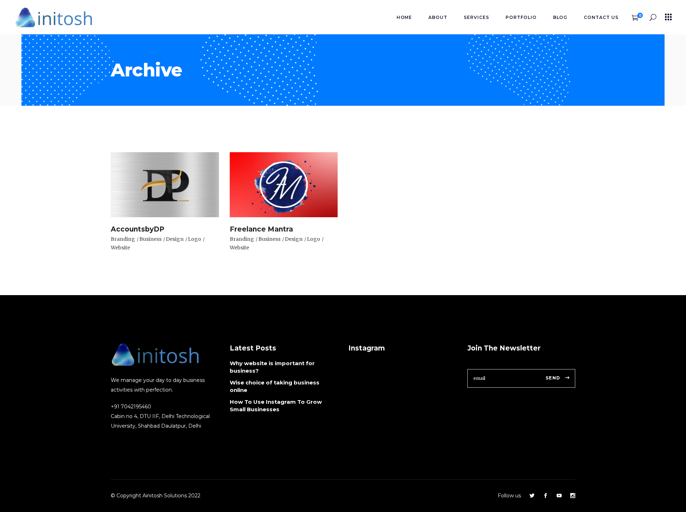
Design (175, 239)
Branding (123, 239)
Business (150, 239)
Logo (194, 239)
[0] (635, 17)
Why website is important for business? (272, 367)
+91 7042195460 (131, 406)
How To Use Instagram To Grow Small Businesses (276, 405)
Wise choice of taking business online (274, 386)
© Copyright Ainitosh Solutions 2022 (155, 495)
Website (120, 247)
